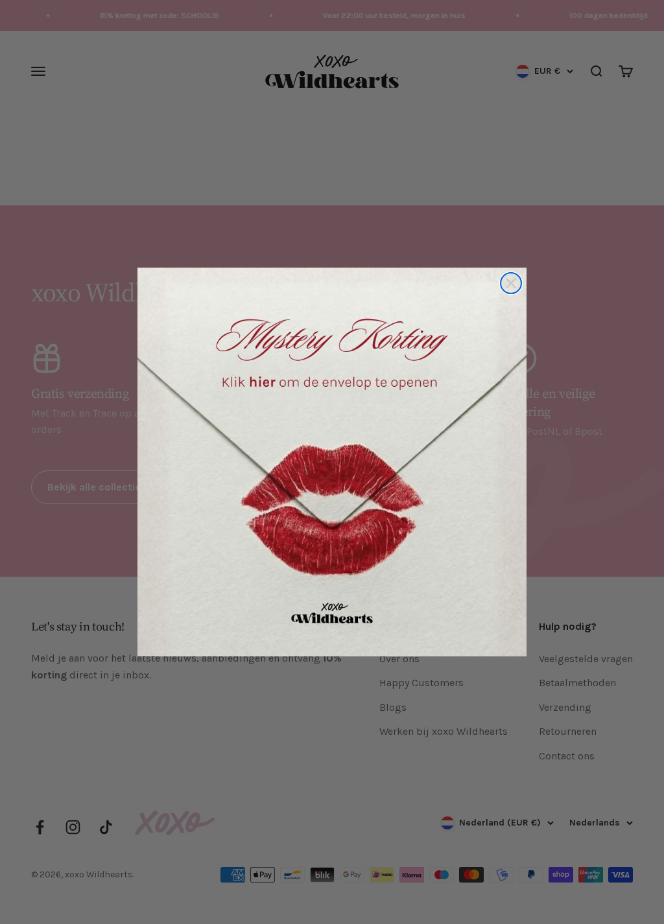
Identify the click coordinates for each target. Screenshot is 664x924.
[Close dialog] (511, 283)
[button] (332, 462)
